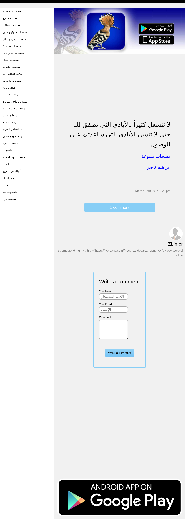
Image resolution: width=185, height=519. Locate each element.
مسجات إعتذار (11, 59)
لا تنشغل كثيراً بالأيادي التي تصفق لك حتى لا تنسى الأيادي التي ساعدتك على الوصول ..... (120, 134)
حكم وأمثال (9, 177)
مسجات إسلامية (12, 11)
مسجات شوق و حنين (15, 32)
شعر (5, 184)
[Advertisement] (119, 80)
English (7, 150)
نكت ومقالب (10, 191)
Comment (105, 317)
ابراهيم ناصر (159, 167)
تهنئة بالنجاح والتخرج (14, 129)
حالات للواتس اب (12, 73)
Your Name (105, 291)
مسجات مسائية (11, 25)
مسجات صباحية (12, 45)
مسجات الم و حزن (13, 52)
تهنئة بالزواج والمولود (15, 101)
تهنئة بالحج (9, 87)
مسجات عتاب (11, 115)
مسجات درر (9, 198)
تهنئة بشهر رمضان (13, 136)
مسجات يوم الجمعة (14, 157)
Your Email (105, 304)
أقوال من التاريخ (12, 171)
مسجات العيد (10, 143)
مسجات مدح (10, 18)
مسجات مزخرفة (12, 80)
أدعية (6, 164)
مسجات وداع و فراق (14, 38)
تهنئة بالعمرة (10, 122)
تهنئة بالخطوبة (11, 94)
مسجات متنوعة (11, 66)
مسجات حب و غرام (14, 108)
